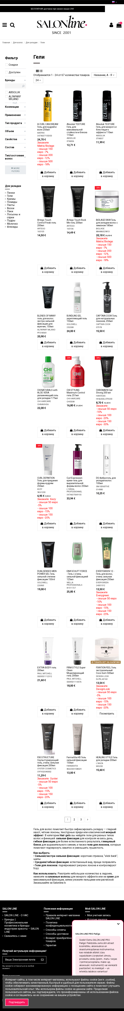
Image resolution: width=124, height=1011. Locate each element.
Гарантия (51, 945)
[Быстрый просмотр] (48, 122)
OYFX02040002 (44, 771)
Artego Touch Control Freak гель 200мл (46, 223)
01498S (99, 489)
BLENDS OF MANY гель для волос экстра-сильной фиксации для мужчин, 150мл (46, 321)
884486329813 (103, 231)
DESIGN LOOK (102, 676)
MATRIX (41, 133)
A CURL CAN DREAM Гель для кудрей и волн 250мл (47, 127)
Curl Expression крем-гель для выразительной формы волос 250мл (77, 482)
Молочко (12, 223)
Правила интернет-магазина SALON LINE (63, 917)
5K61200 (41, 492)
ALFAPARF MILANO (46, 329)
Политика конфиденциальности (59, 924)
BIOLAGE (100, 228)
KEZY (39, 489)
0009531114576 (74, 682)
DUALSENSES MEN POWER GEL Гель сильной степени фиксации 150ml (47, 575)
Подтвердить (17, 1002)
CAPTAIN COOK (103, 324)
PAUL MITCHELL (44, 673)
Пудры (11, 220)
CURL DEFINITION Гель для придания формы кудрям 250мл (47, 482)
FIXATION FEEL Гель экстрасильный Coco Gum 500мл (106, 670)
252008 (70, 327)
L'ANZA (99, 763)
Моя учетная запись (99, 915)
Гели (10, 195)
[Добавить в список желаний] (45, 117)
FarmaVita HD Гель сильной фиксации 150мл (77, 760)
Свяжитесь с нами (15, 935)
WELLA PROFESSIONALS (74, 583)
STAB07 (99, 138)
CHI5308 (70, 401)
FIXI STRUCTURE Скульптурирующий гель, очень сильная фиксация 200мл (48, 761)
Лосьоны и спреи (13, 216)
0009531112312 (44, 676)
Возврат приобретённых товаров (60, 940)
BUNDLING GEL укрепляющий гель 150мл (77, 318)
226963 (40, 585)
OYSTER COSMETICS (46, 768)
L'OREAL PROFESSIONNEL (74, 490)
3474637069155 (74, 494)
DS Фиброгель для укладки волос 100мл (106, 481)
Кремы (11, 198)
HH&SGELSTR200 (104, 399)
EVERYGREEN (102, 582)
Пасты (11, 205)
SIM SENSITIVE (102, 486)
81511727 (71, 588)
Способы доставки (57, 933)
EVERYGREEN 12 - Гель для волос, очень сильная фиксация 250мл (105, 575)
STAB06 (70, 141)
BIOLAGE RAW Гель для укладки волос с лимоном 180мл (107, 223)
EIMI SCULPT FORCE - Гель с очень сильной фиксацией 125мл (77, 575)
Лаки (10, 211)
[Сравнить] (50, 117)
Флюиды (12, 226)
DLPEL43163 (102, 679)
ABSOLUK (71, 138)
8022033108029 (74, 769)
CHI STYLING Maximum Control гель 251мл (76, 393)
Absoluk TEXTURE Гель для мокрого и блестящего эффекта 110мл (106, 128)
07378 (99, 327)
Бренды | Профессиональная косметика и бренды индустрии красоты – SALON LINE (21, 925)
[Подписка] (42, 959)
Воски (10, 208)
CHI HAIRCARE (44, 401)
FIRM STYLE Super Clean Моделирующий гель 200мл (76, 671)
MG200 (99, 766)
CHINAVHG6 (43, 404)
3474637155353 (44, 135)
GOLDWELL (72, 324)
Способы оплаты (56, 929)
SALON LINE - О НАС (16, 915)
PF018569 (41, 333)
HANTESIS (100, 396)
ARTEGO (41, 228)
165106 (70, 229)
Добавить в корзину (49, 174)
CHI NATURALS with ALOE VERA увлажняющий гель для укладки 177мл (47, 394)
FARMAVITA (72, 766)
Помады (12, 201)
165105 (40, 231)
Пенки (11, 192)
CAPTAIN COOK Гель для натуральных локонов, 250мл (106, 318)
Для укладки (13, 186)
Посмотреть (106, 713)
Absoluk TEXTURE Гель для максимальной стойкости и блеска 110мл (77, 129)
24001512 (100, 585)
